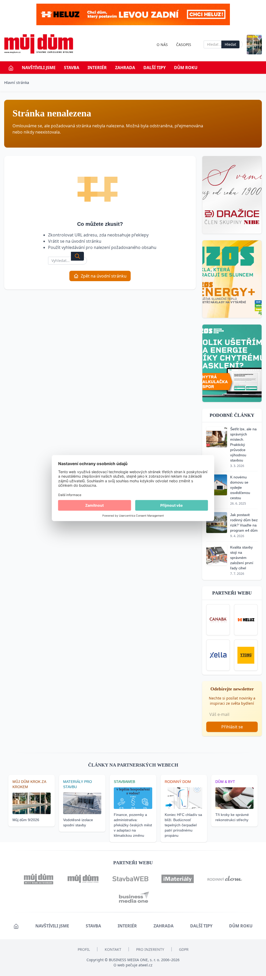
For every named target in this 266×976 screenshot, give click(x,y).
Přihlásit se (232, 727)
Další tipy (154, 67)
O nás (162, 44)
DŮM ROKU (185, 67)
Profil (84, 949)
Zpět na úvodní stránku (104, 276)
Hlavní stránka (16, 82)
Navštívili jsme (39, 67)
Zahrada (125, 67)
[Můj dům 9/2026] (254, 44)
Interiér (97, 67)
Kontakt (113, 949)
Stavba (71, 67)
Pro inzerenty (150, 949)
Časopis (183, 44)
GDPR (184, 949)
